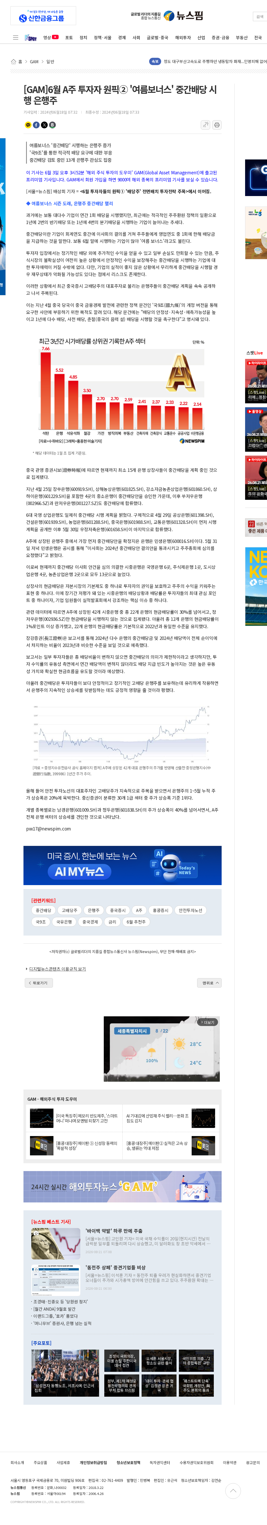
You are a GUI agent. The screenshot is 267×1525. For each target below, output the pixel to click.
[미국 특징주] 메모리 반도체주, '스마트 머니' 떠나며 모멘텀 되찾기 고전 (87, 1118)
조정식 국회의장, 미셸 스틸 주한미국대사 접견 (121, 1360)
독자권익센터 (160, 1462)
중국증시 (118, 910)
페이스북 (36, 125)
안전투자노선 (190, 910)
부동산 (242, 37)
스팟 (254, 352)
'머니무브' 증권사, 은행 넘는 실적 (62, 1323)
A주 (139, 910)
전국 (258, 37)
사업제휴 (63, 1462)
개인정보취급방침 (93, 1462)
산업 (201, 37)
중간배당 (43, 910)
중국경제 (90, 922)
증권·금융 (220, 37)
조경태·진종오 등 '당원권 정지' (60, 1301)
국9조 (41, 922)
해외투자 (183, 37)
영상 (47, 37)
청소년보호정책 (128, 1462)
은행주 (94, 910)
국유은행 (64, 922)
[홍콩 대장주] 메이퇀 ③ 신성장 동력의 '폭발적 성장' (86, 1146)
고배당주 (69, 910)
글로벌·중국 (157, 37)
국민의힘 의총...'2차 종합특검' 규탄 (196, 1361)
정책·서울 (103, 37)
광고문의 (253, 1462)
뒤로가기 (40, 983)
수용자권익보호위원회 (197, 1462)
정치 (83, 37)
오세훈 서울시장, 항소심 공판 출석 (159, 1361)
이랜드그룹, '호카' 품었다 (55, 1316)
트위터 (44, 125)
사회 (136, 37)
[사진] (55, 1243)
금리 (112, 922)
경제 (122, 37)
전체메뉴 (15, 37)
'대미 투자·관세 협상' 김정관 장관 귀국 (159, 1385)
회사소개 (17, 1462)
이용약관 (229, 1462)
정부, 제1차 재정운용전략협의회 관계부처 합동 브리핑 (121, 1385)
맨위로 (208, 983)
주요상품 (40, 1462)
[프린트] (217, 125)
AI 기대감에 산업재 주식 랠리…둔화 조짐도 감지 (157, 1118)
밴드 (52, 125)
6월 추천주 (136, 922)
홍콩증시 (160, 910)
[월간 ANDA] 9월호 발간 (54, 1309)
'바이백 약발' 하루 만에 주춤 (114, 1231)
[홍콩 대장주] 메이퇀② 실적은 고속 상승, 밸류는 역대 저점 (156, 1146)
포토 (69, 37)
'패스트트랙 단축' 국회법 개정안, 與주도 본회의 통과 (196, 1385)
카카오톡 (28, 125)
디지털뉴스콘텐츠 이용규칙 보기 (57, 969)
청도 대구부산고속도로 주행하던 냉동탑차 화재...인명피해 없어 (215, 59)
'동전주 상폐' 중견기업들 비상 (116, 1267)
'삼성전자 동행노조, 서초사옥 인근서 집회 (64, 1387)
